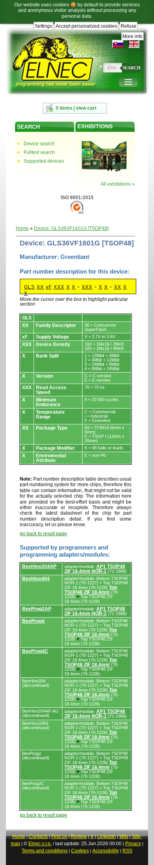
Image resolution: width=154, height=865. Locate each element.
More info (132, 36)
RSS (127, 851)
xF (49, 287)
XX (40, 287)
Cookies (80, 851)
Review (79, 836)
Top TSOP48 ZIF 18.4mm (90, 590)
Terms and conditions (45, 851)
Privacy (133, 843)
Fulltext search (39, 152)
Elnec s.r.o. (40, 843)
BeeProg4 (33, 621)
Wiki (123, 836)
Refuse (128, 26)
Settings (43, 26)
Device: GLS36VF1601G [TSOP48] (71, 228)
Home (22, 228)
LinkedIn (106, 836)
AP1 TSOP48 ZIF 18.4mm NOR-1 (94, 569)
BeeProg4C (35, 651)
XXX (59, 287)
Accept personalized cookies (86, 26)
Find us (59, 836)
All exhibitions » (118, 184)
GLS (29, 287)
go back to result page (43, 533)
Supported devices (44, 161)
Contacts (38, 836)
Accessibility (105, 851)
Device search (39, 143)
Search (131, 67)
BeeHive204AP (39, 566)
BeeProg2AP (36, 609)
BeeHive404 (36, 579)
